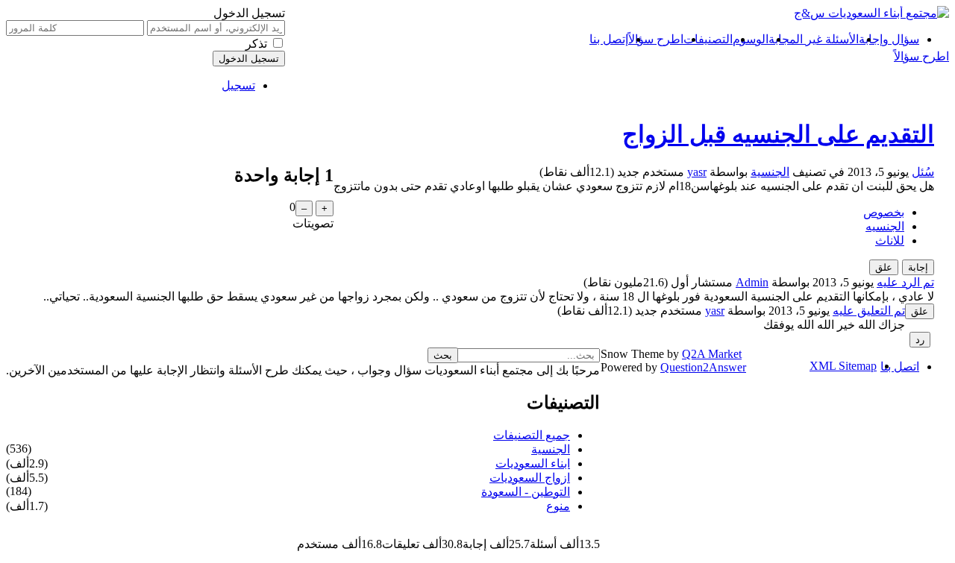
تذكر (256, 43)
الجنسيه (884, 226)
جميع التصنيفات (531, 435)
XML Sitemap (843, 365)
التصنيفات (708, 39)
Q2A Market (712, 353)
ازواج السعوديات (529, 477)
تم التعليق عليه (869, 310)
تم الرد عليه (905, 282)
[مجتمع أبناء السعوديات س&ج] (871, 13)
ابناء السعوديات (532, 463)
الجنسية (770, 172)
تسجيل (238, 85)
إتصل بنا (608, 39)
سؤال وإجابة (889, 39)
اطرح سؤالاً (655, 39)
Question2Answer (703, 367)
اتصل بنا (899, 366)
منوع (558, 506)
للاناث (889, 240)
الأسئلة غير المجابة (813, 39)
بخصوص (883, 212)
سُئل (923, 172)
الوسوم (750, 39)
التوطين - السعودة (525, 491)
